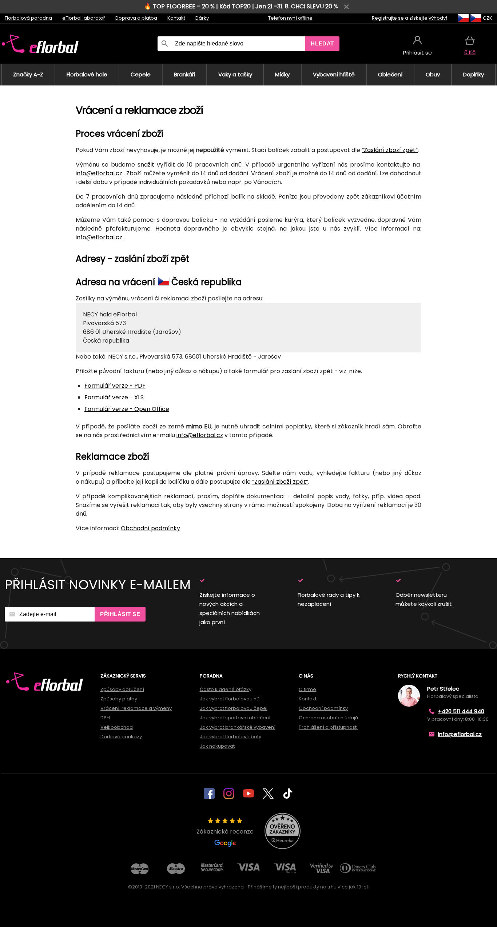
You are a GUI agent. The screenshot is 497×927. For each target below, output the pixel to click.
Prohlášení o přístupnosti (328, 727)
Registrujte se (388, 18)
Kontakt (176, 18)
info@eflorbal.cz (99, 173)
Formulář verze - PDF (115, 385)
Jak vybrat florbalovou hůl (230, 698)
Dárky (202, 18)
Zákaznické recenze (225, 831)
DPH (105, 717)
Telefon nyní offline (290, 18)
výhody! (438, 18)
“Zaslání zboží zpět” (390, 150)
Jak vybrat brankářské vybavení (237, 727)
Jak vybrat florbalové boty (230, 736)
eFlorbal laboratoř (83, 18)
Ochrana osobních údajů (328, 717)
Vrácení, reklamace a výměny (136, 708)
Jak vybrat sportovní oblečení (235, 717)
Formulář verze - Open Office (126, 409)
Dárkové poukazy (121, 736)
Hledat (322, 43)
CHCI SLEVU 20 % (314, 6)
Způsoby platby (118, 698)
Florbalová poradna (28, 18)
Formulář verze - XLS (114, 397)
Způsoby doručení (122, 689)
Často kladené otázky (225, 689)
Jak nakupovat (217, 746)
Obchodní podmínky (150, 528)
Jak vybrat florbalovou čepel (233, 708)
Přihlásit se (120, 614)
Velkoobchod (116, 727)
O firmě (307, 689)
